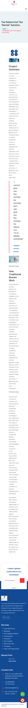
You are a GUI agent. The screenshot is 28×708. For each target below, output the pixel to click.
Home (4, 29)
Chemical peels (8, 636)
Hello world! (12, 661)
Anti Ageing (7, 646)
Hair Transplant (8, 641)
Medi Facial (7, 631)
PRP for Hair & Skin (9, 644)
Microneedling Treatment (11, 633)
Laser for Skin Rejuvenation (11, 649)
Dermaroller (7, 639)
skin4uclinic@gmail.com (11, 688)
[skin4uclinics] (14, 3)
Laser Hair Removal (9, 628)
